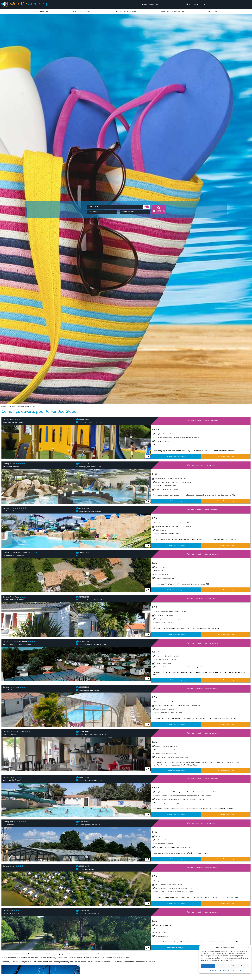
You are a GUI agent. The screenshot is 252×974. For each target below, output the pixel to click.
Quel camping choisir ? (82, 11)
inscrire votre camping (197, 4)
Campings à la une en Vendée (172, 11)
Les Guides (213, 11)
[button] (248, 948)
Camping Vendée (41, 11)
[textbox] (96, 212)
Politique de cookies (215, 970)
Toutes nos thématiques (125, 11)
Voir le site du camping (225, 456)
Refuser (223, 966)
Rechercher (159, 211)
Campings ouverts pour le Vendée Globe (22, 406)
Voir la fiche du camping (176, 456)
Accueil (3, 406)
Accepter (208, 966)
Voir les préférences (240, 966)
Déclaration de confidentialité (231, 970)
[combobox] (115, 207)
